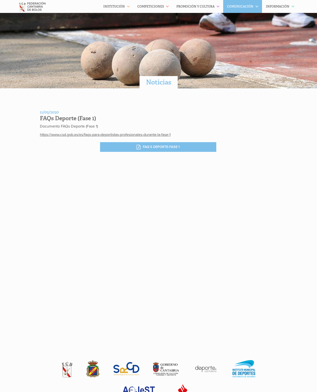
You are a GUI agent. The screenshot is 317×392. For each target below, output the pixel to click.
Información (277, 6)
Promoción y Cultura (195, 6)
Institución (114, 6)
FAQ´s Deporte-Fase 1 (161, 147)
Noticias (158, 82)
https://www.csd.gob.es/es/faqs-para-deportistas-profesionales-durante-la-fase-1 (105, 134)
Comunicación (240, 6)
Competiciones (150, 6)
